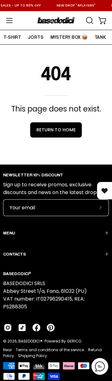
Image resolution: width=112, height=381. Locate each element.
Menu (9, 232)
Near (7, 349)
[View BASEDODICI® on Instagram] (7, 327)
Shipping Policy (32, 355)
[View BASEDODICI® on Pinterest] (50, 327)
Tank (100, 37)
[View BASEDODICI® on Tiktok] (22, 327)
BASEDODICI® (30, 341)
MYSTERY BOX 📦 (69, 37)
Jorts (36, 37)
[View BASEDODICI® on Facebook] (36, 327)
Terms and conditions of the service (50, 349)
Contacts (14, 253)
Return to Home (56, 130)
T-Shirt (12, 37)
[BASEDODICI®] (56, 20)
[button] (89, 20)
